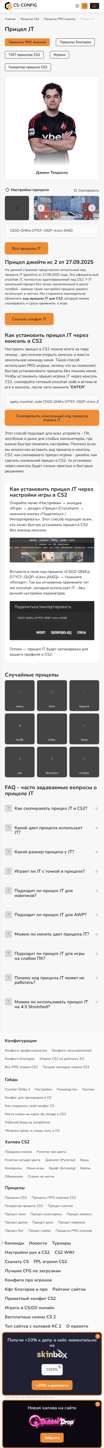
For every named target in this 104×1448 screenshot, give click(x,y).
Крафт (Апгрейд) (62, 1168)
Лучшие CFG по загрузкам (33, 1271)
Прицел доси (42, 1222)
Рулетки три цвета (51, 1151)
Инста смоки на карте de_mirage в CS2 (35, 1114)
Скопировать (88, 190)
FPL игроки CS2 (50, 1261)
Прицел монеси (79, 1214)
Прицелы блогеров (75, 42)
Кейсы (85, 1168)
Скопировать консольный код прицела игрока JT (52, 418)
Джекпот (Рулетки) (60, 1160)
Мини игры (35, 1168)
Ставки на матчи (41, 1176)
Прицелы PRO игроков (59, 19)
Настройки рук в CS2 (27, 1252)
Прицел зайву (39, 1230)
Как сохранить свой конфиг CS (29, 1106)
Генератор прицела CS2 (28, 67)
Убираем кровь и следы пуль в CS (32, 1130)
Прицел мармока (71, 1222)
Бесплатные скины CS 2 (30, 1317)
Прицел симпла (60, 1206)
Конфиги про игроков (28, 1280)
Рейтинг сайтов (69, 1289)
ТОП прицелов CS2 (24, 54)
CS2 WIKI (64, 1252)
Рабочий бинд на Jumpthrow (27, 1122)
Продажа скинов (18, 1151)
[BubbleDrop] (52, 1422)
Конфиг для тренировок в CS (28, 1097)
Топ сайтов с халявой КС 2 (33, 1326)
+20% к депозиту (52, 1385)
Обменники (14, 1176)
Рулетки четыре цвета (22, 1160)
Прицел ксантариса (46, 1214)
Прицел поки (15, 1214)
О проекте (77, 1326)
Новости (38, 1243)
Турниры (61, 1243)
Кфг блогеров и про (26, 1289)
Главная (10, 19)
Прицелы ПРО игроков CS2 (54, 1197)
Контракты (13, 1168)
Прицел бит (14, 1230)
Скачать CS (17, 1261)
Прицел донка (16, 1222)
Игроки (59, 54)
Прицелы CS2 (29, 19)
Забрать (52, 1438)
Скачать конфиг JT (29, 319)
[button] (46, 216)
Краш (84, 1160)
